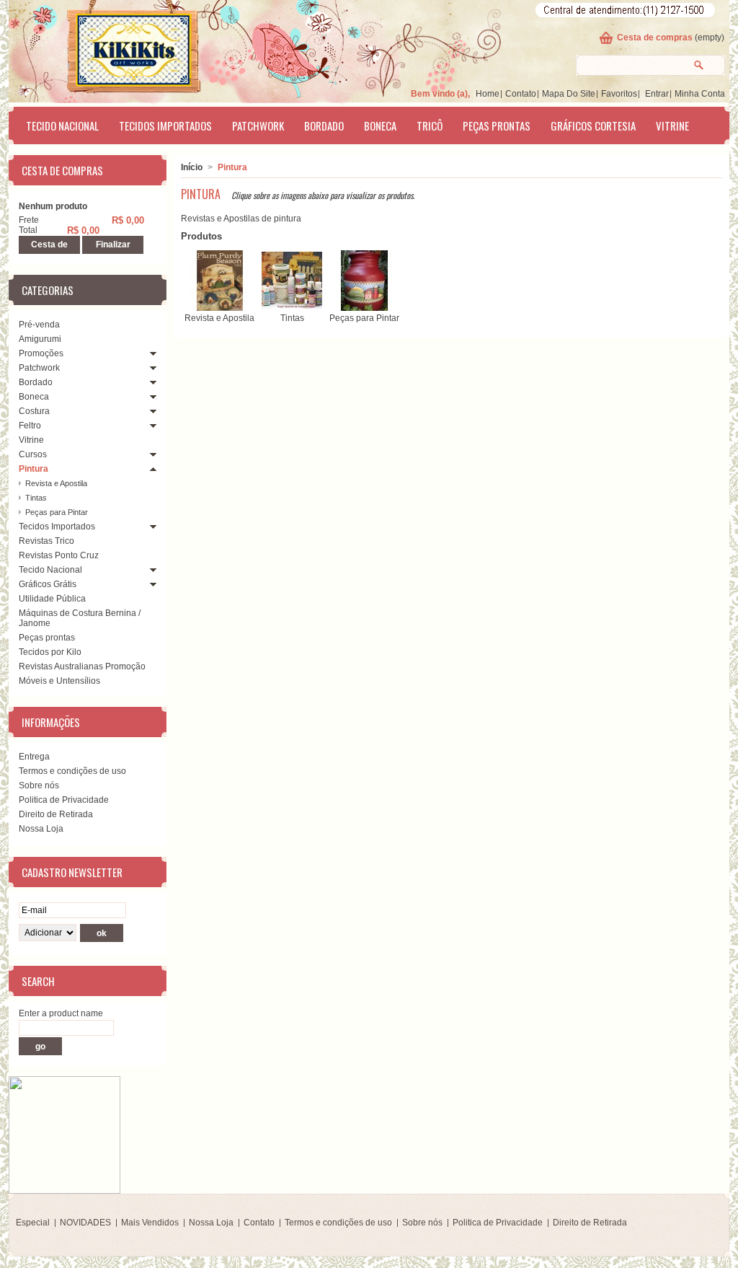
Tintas (36, 497)
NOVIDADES (85, 1223)
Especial (33, 1223)
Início (192, 167)
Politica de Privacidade (64, 800)
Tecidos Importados (165, 125)
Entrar (657, 94)
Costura (34, 411)
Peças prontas (496, 125)
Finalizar (113, 244)
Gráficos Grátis (47, 584)
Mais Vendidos (150, 1223)
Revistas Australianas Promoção (82, 666)
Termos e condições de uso (72, 771)
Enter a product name (61, 1013)
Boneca (380, 125)
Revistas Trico (46, 541)
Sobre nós (39, 785)
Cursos (33, 454)
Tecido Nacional (62, 125)
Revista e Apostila (56, 483)
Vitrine (672, 125)
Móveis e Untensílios (59, 681)
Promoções (41, 353)
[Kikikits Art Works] (114, 48)
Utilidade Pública (52, 599)
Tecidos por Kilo (50, 652)
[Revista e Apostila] (220, 308)
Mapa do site (568, 94)
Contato (520, 94)
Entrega (34, 757)
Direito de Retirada (56, 814)
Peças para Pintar (56, 512)
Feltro (30, 426)
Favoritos (619, 94)
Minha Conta (700, 94)
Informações (51, 722)
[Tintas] (292, 308)
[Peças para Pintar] (364, 308)
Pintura (33, 469)
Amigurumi (40, 339)
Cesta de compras (655, 37)
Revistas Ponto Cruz (59, 555)
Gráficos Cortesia (593, 125)
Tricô (430, 125)
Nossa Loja (41, 829)
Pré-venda (39, 325)
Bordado (324, 125)
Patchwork (258, 125)
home (487, 94)
